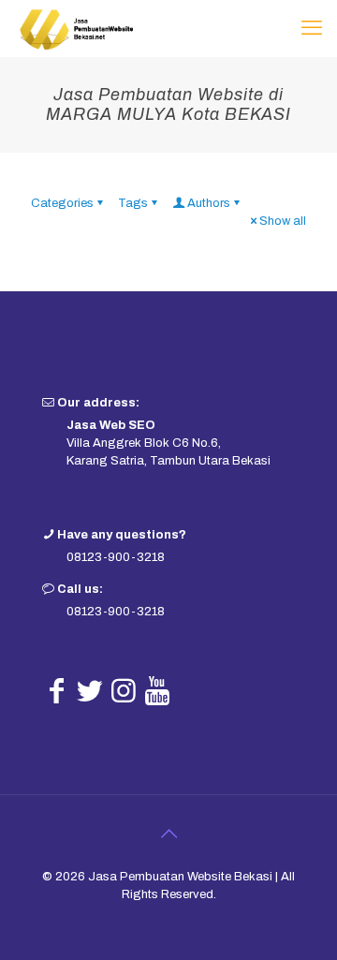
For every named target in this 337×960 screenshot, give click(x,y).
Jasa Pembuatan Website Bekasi (180, 876)
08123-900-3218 (115, 557)
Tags (133, 203)
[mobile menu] (312, 28)
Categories (62, 203)
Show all (282, 221)
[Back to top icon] (168, 833)
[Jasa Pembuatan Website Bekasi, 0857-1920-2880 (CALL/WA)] (76, 28)
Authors (208, 203)
